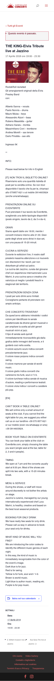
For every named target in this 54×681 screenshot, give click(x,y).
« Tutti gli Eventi (14, 25)
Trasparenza (38, 668)
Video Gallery (31, 656)
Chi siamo (17, 656)
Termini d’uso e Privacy (18, 668)
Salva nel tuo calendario (24, 598)
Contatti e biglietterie (25, 660)
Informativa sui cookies (25, 664)
